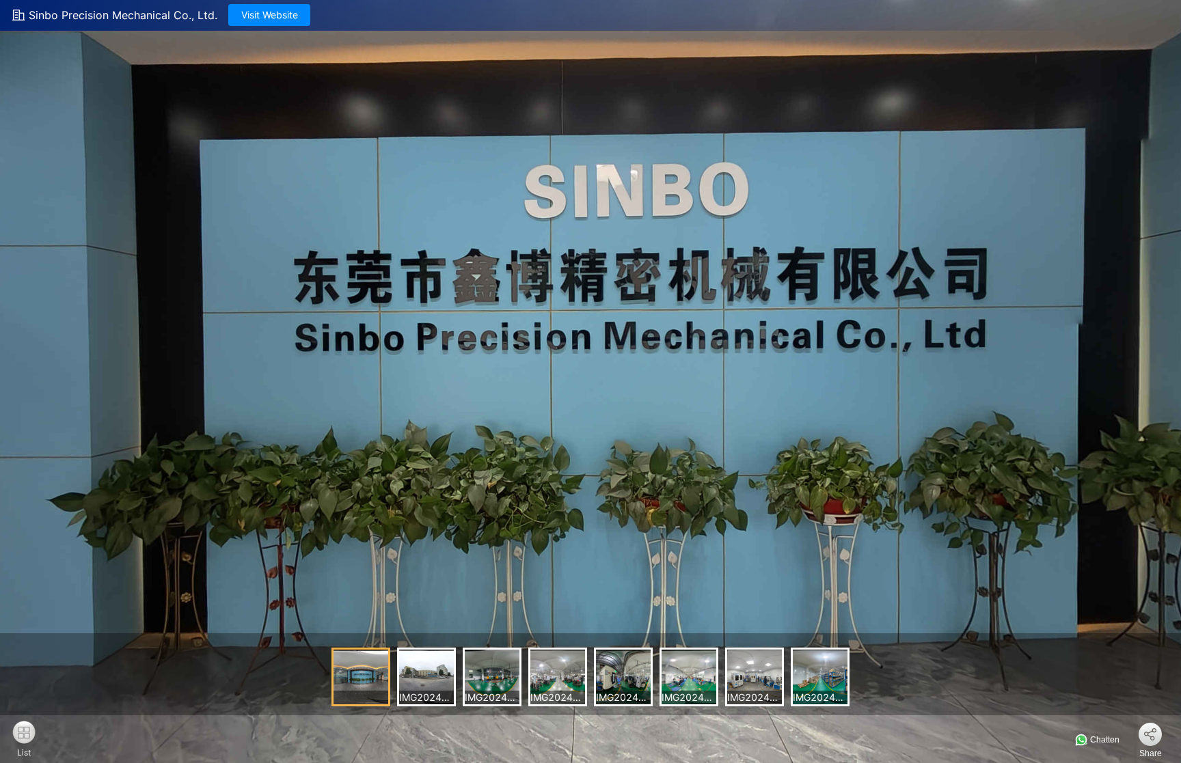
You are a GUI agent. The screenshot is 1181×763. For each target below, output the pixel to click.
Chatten (1103, 740)
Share (1150, 753)
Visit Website (269, 14)
